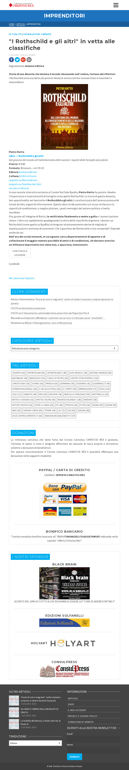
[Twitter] (17, 59)
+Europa (18, 372)
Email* (70, 733)
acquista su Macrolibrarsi (23, 180)
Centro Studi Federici (84, 378)
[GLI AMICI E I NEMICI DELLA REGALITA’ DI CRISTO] (14, 712)
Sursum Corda (32, 410)
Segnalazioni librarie (37, 34)
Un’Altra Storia (27, 176)
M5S (43, 394)
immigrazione (87, 389)
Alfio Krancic (78, 372)
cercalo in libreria (19, 188)
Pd (59, 405)
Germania (67, 383)
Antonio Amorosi (100, 372)
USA (71, 410)
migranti (90, 399)
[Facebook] (11, 59)
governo (83, 383)
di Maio (37, 383)
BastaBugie (19, 378)
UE (61, 410)
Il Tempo (69, 389)
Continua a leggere (19, 253)
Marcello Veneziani (77, 394)
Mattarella (100, 394)
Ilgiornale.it (101, 383)
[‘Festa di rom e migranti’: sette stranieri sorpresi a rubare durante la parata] (14, 701)
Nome (70, 744)
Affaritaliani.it (56, 372)
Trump (50, 410)
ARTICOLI (73, 698)
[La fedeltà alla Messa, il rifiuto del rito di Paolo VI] (14, 724)
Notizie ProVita (22, 405)
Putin (85, 405)
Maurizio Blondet (69, 399)
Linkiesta (30, 394)
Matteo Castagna (23, 399)
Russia (98, 405)
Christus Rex (20, 383)
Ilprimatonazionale (24, 389)
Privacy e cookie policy (82, 716)
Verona (83, 410)
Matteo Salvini (45, 399)
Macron (55, 394)
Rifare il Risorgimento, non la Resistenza (48, 322)
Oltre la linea (44, 405)
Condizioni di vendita (81, 721)
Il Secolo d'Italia (49, 389)
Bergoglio (37, 378)
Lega (16, 394)
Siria (16, 410)
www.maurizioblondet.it (60, 415)
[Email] (29, 59)
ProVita (71, 405)
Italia (104, 389)
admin (32, 55)
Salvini (111, 405)
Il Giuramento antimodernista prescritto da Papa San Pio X (55, 313)
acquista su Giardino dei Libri (25, 184)
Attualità (15, 34)
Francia (52, 383)
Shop (71, 704)
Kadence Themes (75, 766)
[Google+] (23, 59)
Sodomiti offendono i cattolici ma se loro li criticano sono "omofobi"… (64, 318)
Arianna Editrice (28, 172)
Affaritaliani (36, 372)
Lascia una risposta (23, 278)
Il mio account (77, 710)
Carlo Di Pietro (58, 378)
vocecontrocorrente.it (27, 415)
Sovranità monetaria (33, 308)
